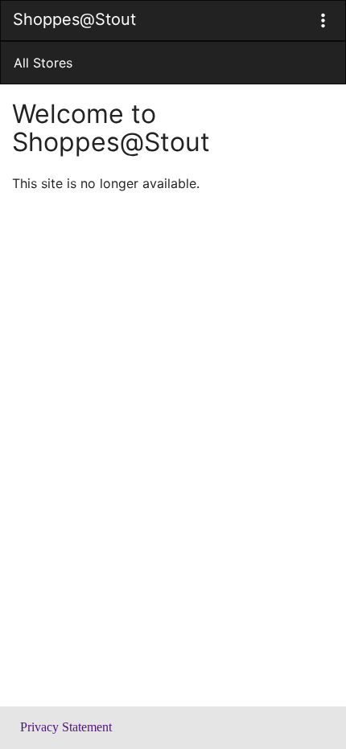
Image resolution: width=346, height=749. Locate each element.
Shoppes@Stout (74, 19)
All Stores (43, 63)
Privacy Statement (66, 727)
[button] (323, 20)
